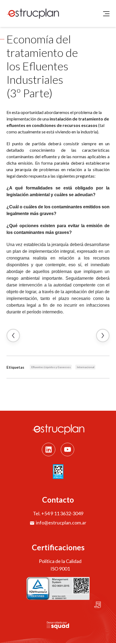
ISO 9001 (60, 569)
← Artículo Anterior (13, 335)
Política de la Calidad (60, 561)
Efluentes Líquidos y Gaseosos (51, 367)
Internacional (85, 367)
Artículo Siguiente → (103, 335)
